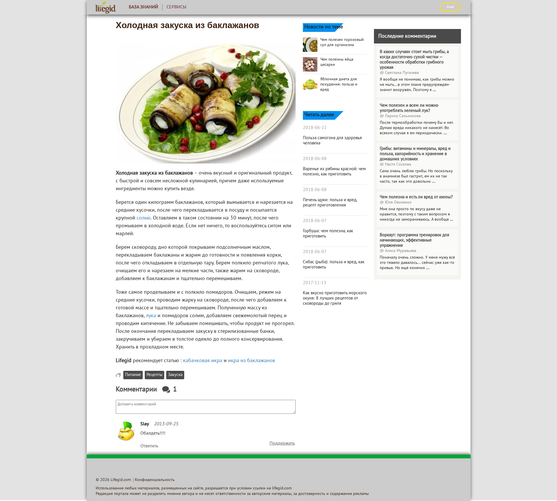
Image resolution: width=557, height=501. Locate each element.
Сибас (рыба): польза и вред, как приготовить (333, 264)
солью (144, 218)
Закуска (175, 375)
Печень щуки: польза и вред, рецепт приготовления (330, 202)
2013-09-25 (166, 424)
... (434, 90)
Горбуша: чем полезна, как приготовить (328, 233)
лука (151, 315)
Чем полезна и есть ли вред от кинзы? (416, 197)
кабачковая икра (202, 360)
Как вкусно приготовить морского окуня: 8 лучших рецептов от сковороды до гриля (335, 298)
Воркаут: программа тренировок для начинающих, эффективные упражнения (414, 240)
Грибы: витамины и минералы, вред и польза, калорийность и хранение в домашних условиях (415, 154)
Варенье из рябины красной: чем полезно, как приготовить (334, 171)
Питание (133, 375)
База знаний (143, 7)
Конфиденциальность (155, 480)
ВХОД (450, 7)
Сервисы (176, 7)
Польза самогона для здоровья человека (332, 140)
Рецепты (154, 375)
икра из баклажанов (251, 360)
